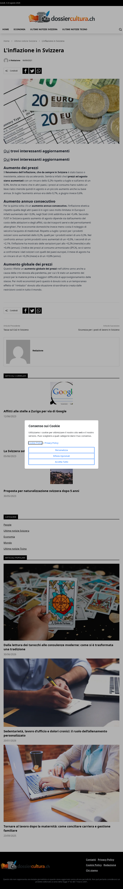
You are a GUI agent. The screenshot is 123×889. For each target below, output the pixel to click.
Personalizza (61, 450)
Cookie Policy (35, 443)
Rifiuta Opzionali (61, 456)
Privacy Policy (51, 443)
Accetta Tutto (61, 461)
